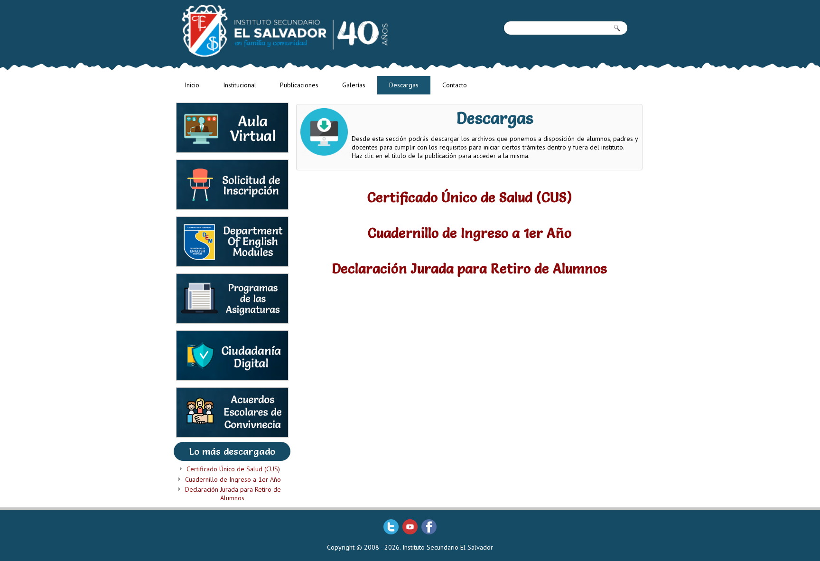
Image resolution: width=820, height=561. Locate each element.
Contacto (454, 85)
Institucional (239, 85)
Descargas (404, 85)
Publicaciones (299, 85)
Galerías (353, 85)
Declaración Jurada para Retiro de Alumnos (233, 493)
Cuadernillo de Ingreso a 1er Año (233, 479)
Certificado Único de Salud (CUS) (233, 469)
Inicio (192, 85)
